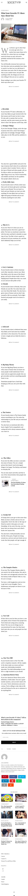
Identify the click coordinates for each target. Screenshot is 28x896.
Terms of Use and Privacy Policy (8, 861)
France (2, 881)
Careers (3, 856)
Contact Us (3, 858)
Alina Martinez (10, 18)
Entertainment (5, 10)
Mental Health (4, 820)
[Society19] (14, 2)
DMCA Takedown (5, 854)
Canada (3, 879)
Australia (3, 877)
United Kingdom (5, 884)
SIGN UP (14, 742)
